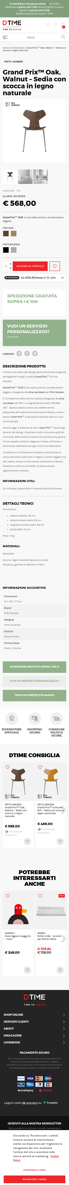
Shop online (13, 1015)
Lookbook (12, 1042)
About (9, 1028)
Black (6, 250)
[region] (34, 1157)
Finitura (8, 228)
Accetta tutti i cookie (34, 1179)
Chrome (13, 250)
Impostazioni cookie (34, 1170)
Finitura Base (11, 244)
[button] (6, 233)
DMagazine (13, 1035)
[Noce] (6, 233)
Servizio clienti (16, 1022)
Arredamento (17, 48)
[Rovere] (13, 233)
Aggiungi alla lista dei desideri (54, 266)
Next (63, 809)
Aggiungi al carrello (30, 266)
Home (6, 48)
